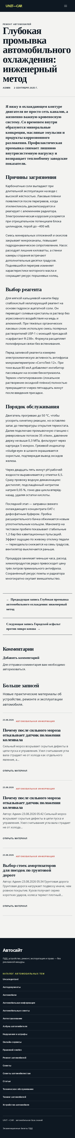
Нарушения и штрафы (15, 1034)
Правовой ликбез (12, 1050)
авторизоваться (14, 669)
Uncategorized (10, 979)
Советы (7, 1066)
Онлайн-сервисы (12, 1042)
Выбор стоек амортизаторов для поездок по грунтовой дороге (29, 870)
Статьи (7, 1081)
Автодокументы (12, 987)
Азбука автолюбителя (15, 1026)
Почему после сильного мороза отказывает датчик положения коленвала (32, 735)
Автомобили (10, 995)
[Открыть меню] (65, 6)
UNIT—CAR (14, 5)
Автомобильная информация (35, 721)
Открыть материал (15, 771)
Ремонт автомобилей (17, 24)
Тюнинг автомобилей (14, 1097)
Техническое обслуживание (18, 1089)
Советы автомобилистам (17, 1073)
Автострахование (12, 1019)
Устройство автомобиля (16, 1105)
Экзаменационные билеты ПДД (17, 1128)
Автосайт (12, 950)
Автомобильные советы (16, 1011)
